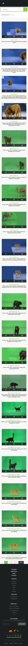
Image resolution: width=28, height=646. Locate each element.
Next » (21, 562)
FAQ (14, 614)
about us (14, 581)
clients (14, 587)
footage (13, 569)
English (6, 643)
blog (14, 573)
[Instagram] (20, 635)
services (14, 585)
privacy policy (14, 598)
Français (11, 643)
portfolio (14, 571)
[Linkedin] (18, 635)
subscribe (21, 624)
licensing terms (14, 596)
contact (13, 575)
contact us (14, 612)
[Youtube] (15, 635)
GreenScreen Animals (14, 3)
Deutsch (16, 643)
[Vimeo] (12, 635)
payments (14, 591)
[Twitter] (10, 635)
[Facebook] (7, 635)
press (14, 589)
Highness (14, 641)
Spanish (20, 643)
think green (14, 583)
